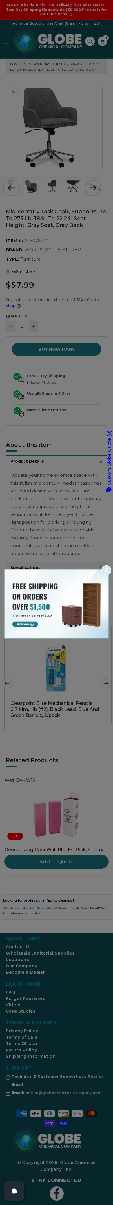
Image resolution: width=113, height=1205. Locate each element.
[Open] (14, 1191)
